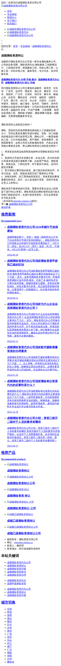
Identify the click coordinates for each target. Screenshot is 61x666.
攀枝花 (10, 662)
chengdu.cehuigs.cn (22, 201)
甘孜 (9, 609)
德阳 (9, 652)
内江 (9, 643)
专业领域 (12, 14)
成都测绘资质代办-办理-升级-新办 (19, 79)
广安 (9, 634)
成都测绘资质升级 (16, 568)
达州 (9, 627)
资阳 (9, 615)
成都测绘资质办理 (16, 575)
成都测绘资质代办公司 (19, 562)
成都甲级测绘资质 (16, 583)
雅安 (9, 621)
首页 (9, 11)
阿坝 (9, 612)
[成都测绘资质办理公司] (14, 5)
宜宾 (9, 637)
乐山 (9, 640)
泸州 (9, 659)
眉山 (9, 618)
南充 (9, 631)
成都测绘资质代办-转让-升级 (20, 82)
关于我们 (12, 20)
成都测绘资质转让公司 (21, 204)
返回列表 (6, 207)
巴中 (9, 624)
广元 (9, 649)
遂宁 (9, 646)
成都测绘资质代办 (16, 580)
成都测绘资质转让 (41, 46)
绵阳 (9, 655)
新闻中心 (12, 17)
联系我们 (12, 23)
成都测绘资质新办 (16, 572)
